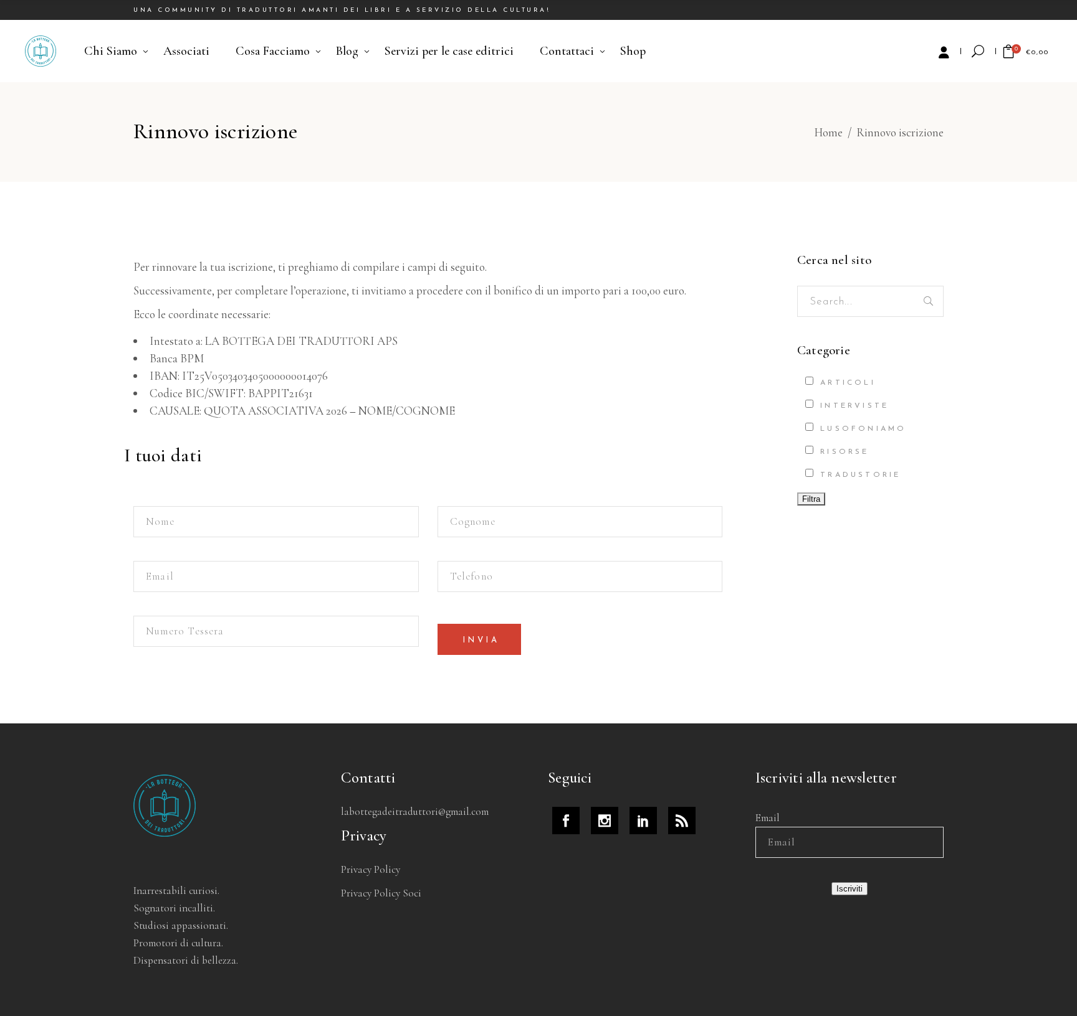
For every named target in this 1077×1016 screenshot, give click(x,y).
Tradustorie (858, 475)
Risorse (842, 452)
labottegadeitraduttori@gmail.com (415, 811)
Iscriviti (849, 888)
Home (828, 132)
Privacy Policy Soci (381, 893)
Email (767, 817)
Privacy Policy (370, 869)
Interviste (852, 406)
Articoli (845, 383)
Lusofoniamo (860, 429)
